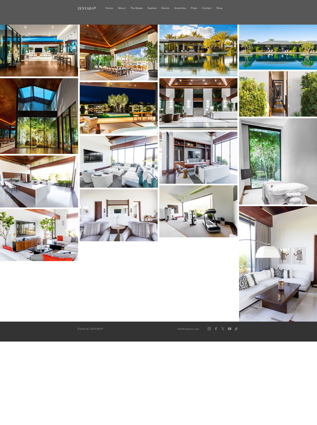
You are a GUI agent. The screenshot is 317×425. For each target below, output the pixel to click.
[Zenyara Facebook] (216, 329)
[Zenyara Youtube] (229, 329)
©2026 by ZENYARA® (90, 328)
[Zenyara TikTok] (236, 329)
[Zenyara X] (223, 329)
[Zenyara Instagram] (209, 329)
